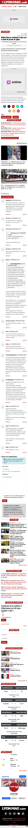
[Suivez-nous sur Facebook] (14, 787)
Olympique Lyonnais (15, 670)
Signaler (25, 214)
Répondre (8, 214)
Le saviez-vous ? (13, 558)
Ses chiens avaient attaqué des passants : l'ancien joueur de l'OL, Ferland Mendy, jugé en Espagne (13, 124)
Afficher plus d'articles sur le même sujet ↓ (10, 138)
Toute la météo (22, 770)
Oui (3, 613)
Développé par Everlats (14, 825)
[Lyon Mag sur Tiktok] (23, 814)
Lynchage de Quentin (15, 676)
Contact (11, 820)
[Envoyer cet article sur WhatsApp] (17, 106)
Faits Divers (12, 522)
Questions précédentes (5, 624)
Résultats (25, 625)
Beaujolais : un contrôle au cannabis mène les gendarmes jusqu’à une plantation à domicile (18, 545)
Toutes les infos (22, 565)
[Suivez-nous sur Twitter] (10, 814)
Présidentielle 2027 (15, 658)
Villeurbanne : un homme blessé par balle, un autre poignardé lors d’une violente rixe (18, 532)
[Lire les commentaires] (18, 111)
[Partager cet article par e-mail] (14, 111)
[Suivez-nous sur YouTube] (18, 814)
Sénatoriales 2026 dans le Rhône (16, 665)
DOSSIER (11, 651)
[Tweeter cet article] (9, 106)
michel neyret (7, 117)
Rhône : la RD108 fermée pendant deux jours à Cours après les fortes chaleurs (17, 538)
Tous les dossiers (22, 681)
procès (16, 117)
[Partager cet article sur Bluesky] (21, 106)
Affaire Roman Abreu (15, 653)
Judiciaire (5, 31)
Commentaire (5, 474)
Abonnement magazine (7, 6)
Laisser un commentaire (7, 197)
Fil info (15, 6)
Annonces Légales (22, 6)
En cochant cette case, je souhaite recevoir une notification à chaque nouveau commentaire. (14, 496)
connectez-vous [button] (17, 471)
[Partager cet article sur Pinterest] (13, 106)
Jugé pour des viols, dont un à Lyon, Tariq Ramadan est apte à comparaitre (13, 129)
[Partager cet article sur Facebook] (4, 106)
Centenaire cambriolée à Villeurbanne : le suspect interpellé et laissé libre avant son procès (13, 588)
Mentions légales (17, 818)
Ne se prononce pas (6, 617)
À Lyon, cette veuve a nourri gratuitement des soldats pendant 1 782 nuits (17, 561)
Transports (12, 535)
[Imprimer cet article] (9, 111)
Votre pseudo (5, 466)
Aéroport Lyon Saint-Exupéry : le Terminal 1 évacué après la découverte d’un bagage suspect (18, 525)
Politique (12, 549)
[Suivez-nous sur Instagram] (14, 814)
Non (3, 615)
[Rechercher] (25, 2)
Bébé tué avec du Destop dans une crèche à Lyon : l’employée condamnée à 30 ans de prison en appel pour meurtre (13, 133)
